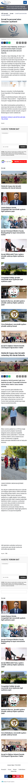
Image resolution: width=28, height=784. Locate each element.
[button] (20, 43)
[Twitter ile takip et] (10, 776)
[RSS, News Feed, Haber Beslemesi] (22, 776)
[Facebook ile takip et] (6, 776)
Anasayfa (5, 13)
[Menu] (25, 2)
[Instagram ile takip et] (18, 776)
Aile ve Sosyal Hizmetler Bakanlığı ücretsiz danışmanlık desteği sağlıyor (16, 7)
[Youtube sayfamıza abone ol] (14, 776)
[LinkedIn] (7, 43)
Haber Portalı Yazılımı (9, 781)
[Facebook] (2, 43)
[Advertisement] (14, 528)
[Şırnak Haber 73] (6, 2)
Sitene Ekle (13, 771)
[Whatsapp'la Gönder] (9, 43)
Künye (9, 769)
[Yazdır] (17, 43)
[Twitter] (5, 43)
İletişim (15, 769)
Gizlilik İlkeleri (22, 769)
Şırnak (11, 13)
